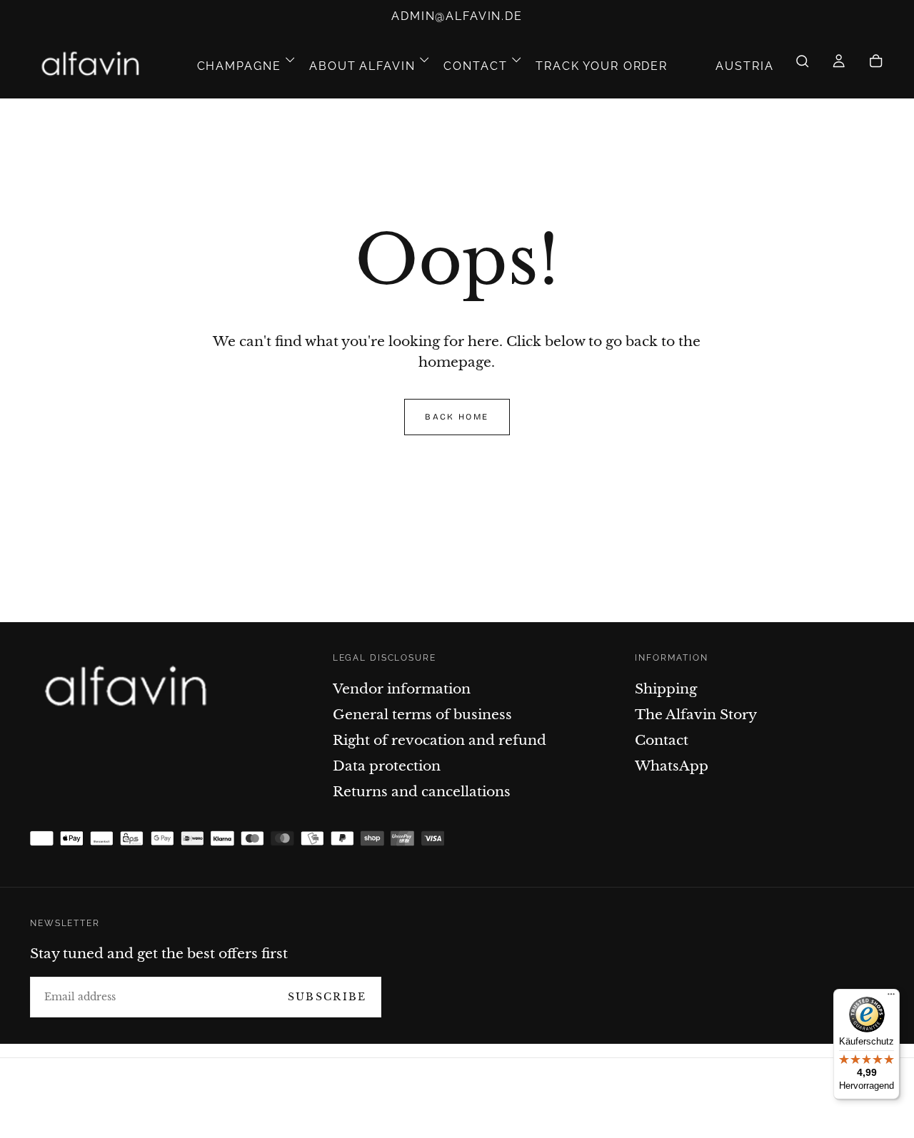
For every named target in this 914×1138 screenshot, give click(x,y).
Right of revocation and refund (439, 739)
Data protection (387, 765)
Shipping (666, 688)
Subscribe (327, 996)
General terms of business (422, 714)
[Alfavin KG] (130, 688)
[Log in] (838, 66)
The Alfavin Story (696, 714)
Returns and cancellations (422, 791)
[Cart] (876, 66)
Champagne (239, 66)
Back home (456, 417)
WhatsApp (671, 765)
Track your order (602, 66)
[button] (744, 66)
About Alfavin (362, 66)
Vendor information (402, 688)
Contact (475, 66)
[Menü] (891, 997)
